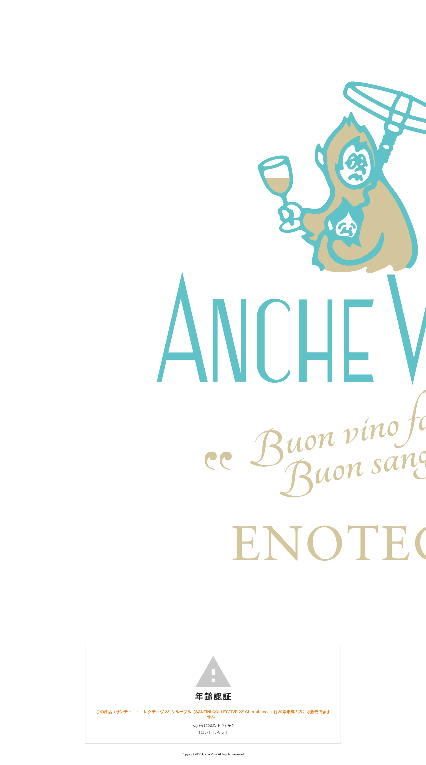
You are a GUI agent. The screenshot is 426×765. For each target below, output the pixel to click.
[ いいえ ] (220, 732)
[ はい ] (204, 732)
